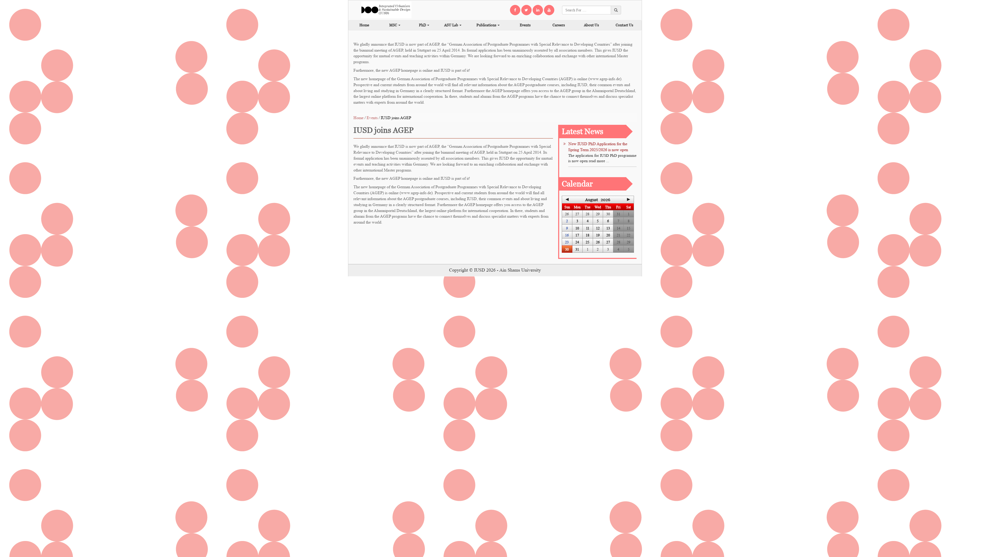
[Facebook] (515, 10)
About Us (591, 25)
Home (364, 25)
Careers (558, 25)
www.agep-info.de (605, 78)
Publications (486, 25)
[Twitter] (526, 10)
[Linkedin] (538, 10)
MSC (393, 25)
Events (525, 25)
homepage (410, 70)
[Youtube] (549, 10)
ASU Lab (451, 25)
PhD (423, 25)
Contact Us (624, 25)
